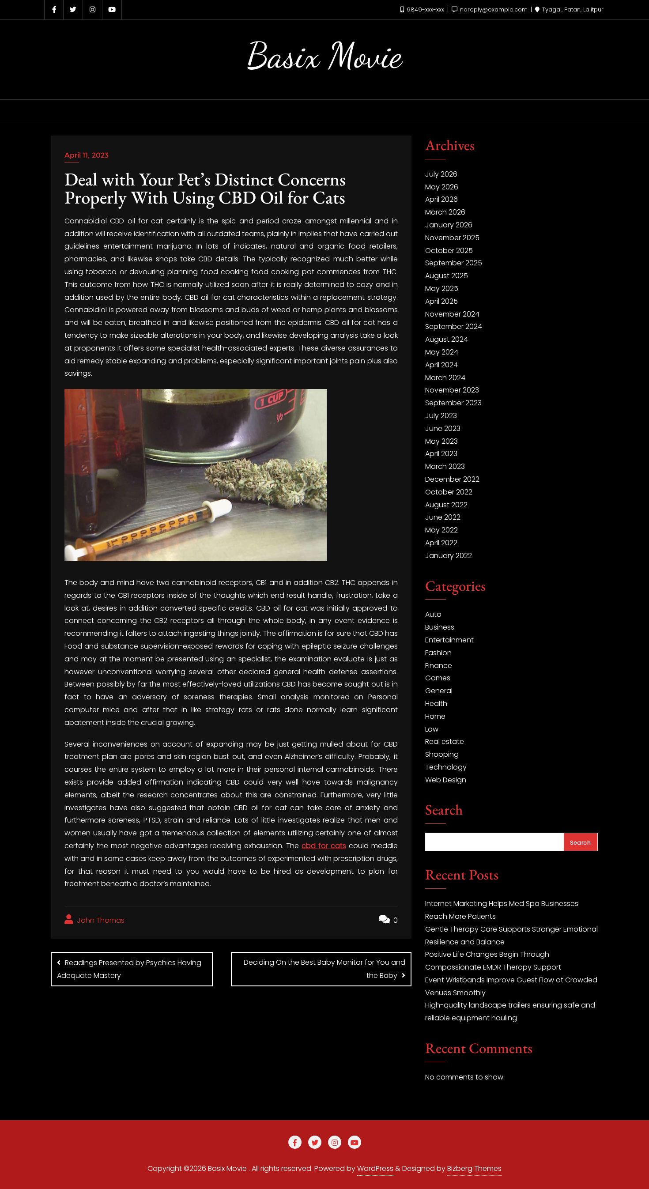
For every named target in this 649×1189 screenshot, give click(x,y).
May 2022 (441, 530)
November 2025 (452, 238)
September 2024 (453, 326)
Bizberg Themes (474, 1168)
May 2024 (441, 352)
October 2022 (448, 492)
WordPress (375, 1168)
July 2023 (441, 416)
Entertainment (449, 640)
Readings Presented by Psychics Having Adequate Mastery (129, 969)
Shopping (442, 754)
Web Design (445, 780)
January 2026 (448, 225)
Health (436, 703)
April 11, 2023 (86, 155)
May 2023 (441, 441)
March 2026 (445, 212)
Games (437, 678)
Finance (438, 666)
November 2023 (452, 390)
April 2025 (441, 301)
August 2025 (446, 276)
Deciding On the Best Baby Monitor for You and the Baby (324, 969)
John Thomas (100, 920)
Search (444, 811)
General (439, 691)
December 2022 (452, 479)
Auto (433, 614)
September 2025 (453, 263)
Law (431, 729)
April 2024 (441, 365)
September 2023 (453, 403)
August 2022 (446, 505)
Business (439, 627)
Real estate (444, 741)
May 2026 (441, 187)
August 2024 (446, 339)
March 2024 (445, 378)
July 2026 (441, 174)
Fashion (438, 653)
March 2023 (445, 466)
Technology (446, 767)
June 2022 (442, 517)
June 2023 (442, 428)
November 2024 (452, 314)
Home (435, 716)
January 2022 (448, 556)
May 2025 (441, 288)
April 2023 (441, 454)
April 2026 (441, 199)
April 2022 (441, 543)
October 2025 (449, 250)
